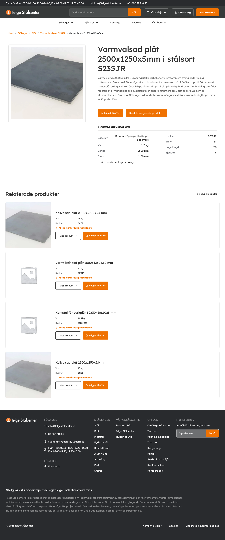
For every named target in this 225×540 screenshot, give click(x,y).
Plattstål (99, 436)
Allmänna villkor (152, 525)
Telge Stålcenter (125, 431)
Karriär (151, 453)
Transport (153, 442)
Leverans (136, 22)
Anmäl (212, 433)
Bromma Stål (123, 425)
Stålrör (98, 470)
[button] (134, 12)
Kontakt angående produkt (145, 113)
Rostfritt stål (101, 448)
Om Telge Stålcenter (159, 425)
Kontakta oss (155, 470)
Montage (114, 22)
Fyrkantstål (100, 442)
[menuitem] (181, 12)
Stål (96, 425)
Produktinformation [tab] (114, 126)
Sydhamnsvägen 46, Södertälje (66, 441)
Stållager (64, 22)
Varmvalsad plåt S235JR (53, 33)
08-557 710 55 (56, 433)
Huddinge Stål (124, 436)
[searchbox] (98, 12)
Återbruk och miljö (158, 459)
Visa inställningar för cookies (202, 525)
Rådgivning (154, 448)
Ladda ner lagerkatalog (119, 162)
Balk (96, 431)
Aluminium (100, 453)
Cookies (173, 525)
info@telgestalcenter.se (107, 3)
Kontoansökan (156, 465)
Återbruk (161, 22)
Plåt (34, 33)
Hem (10, 33)
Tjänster (89, 22)
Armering (99, 459)
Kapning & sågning (158, 436)
